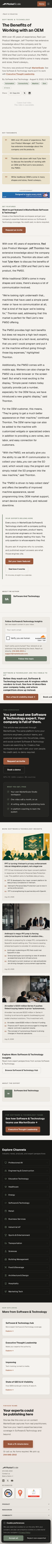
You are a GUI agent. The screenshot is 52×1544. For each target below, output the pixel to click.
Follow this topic (26, 658)
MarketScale (38, 68)
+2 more (7, 88)
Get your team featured (19, 561)
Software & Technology (16, 20)
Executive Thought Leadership (20, 74)
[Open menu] (48, 3)
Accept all (13, 1538)
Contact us (6, 1474)
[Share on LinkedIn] (29, 93)
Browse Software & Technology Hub (21, 1070)
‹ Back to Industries (9, 14)
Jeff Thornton (37, 248)
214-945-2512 (18, 651)
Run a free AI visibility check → (20, 697)
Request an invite (14, 230)
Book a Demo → (7, 1476)
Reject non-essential (36, 1538)
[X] (8, 1481)
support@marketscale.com (16, 653)
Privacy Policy (24, 1532)
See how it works (17, 569)
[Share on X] (24, 93)
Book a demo (14, 769)
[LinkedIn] (3, 1481)
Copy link (16, 93)
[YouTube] (12, 1481)
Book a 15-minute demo (18, 1444)
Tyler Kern (13, 261)
